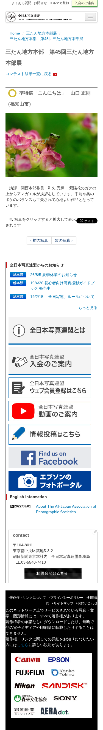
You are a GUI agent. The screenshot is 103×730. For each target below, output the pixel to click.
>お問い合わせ (87, 603)
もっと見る (88, 307)
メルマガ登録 (59, 3)
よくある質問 (21, 3)
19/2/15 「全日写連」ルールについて (62, 296)
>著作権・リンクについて (27, 598)
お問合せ (40, 3)
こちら (23, 645)
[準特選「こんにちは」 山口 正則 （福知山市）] (51, 145)
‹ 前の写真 (39, 240)
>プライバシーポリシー (65, 598)
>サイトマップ (62, 603)
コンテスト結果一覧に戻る (28, 74)
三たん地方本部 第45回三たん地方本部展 (46, 38)
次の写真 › (64, 240)
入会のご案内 (84, 3)
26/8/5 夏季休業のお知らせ (53, 274)
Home (15, 33)
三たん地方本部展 (41, 33)
